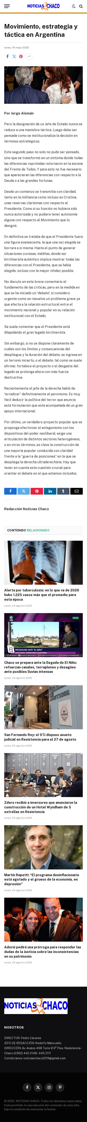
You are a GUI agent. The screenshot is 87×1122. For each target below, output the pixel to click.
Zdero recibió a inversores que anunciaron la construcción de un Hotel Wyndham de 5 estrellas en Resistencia (40, 807)
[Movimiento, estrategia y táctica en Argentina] (43, 85)
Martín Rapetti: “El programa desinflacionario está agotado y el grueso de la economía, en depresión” (41, 879)
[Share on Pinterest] (21, 56)
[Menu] (7, 6)
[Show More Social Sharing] (29, 56)
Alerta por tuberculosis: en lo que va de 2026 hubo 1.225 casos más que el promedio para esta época (41, 595)
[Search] (80, 6)
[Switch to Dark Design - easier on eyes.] (73, 6)
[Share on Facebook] (7, 56)
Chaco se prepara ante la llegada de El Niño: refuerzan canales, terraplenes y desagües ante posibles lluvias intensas (40, 667)
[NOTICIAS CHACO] (43, 6)
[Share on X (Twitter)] (14, 56)
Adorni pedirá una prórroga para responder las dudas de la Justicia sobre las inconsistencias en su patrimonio (42, 951)
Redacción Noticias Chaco (26, 509)
